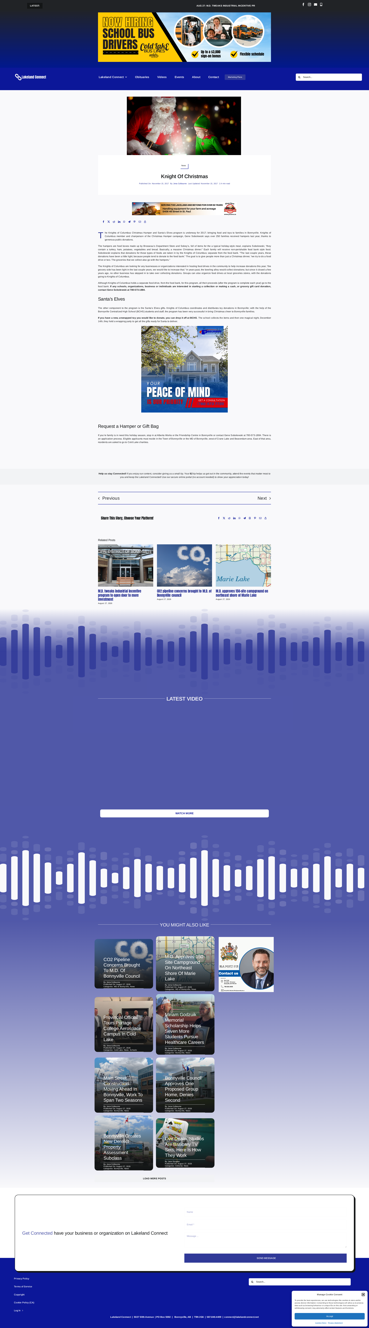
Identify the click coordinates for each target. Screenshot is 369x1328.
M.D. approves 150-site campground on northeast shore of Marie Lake (242, 593)
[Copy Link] (145, 222)
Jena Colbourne (180, 183)
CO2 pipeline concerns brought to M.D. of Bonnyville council (184, 593)
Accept (329, 1316)
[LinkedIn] (119, 222)
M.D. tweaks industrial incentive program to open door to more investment (200, 5)
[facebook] (303, 4)
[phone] (321, 4)
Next (262, 498)
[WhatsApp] (124, 222)
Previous (111, 498)
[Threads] (249, 518)
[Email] (139, 222)
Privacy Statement (335, 1323)
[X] (108, 222)
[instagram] (309, 4)
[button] (363, 1294)
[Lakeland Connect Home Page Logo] (31, 73)
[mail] (315, 4)
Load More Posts (154, 1178)
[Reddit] (113, 222)
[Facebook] (103, 222)
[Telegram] (129, 222)
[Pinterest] (134, 222)
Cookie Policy (320, 1323)
